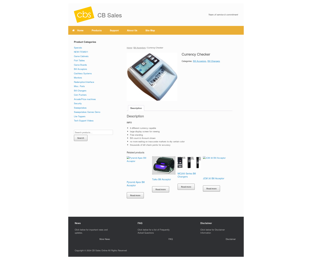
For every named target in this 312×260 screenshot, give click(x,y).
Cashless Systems (83, 73)
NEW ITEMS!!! (81, 51)
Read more (135, 195)
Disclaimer (231, 239)
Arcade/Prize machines (85, 99)
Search (80, 137)
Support (114, 30)
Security (78, 103)
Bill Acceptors (140, 47)
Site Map (150, 30)
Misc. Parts (79, 86)
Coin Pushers (80, 94)
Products (97, 30)
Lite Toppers (79, 116)
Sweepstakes (80, 107)
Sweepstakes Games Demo (87, 111)
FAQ (171, 239)
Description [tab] (136, 108)
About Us (132, 30)
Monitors (78, 77)
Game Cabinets (81, 56)
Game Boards (80, 64)
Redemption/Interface (84, 81)
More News (104, 239)
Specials (78, 47)
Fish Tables (79, 60)
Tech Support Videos (84, 120)
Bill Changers (214, 61)
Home (80, 30)
